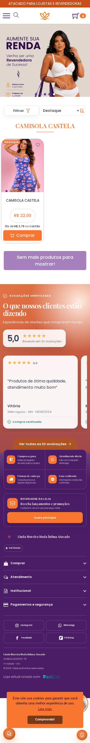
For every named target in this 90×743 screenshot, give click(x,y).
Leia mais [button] (45, 709)
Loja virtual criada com (22, 676)
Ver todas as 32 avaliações (43, 444)
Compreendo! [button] (45, 719)
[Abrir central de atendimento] (9, 733)
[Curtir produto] (38, 145)
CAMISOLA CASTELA (22, 200)
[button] (7, 16)
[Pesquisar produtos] (16, 16)
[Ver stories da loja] (45, 15)
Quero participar (45, 518)
